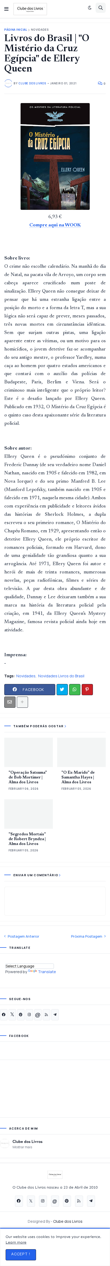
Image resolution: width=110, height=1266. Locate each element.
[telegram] (55, 1014)
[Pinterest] (87, 689)
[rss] (46, 1014)
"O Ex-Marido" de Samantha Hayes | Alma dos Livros (78, 777)
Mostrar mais (22, 1147)
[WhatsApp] (74, 689)
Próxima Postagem (86, 936)
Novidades (40, 29)
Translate (47, 971)
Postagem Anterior (23, 936)
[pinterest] (21, 1014)
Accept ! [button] (20, 1253)
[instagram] (29, 1014)
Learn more (16, 1242)
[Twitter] (62, 689)
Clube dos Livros (27, 1141)
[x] (12, 1014)
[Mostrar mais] (22, 702)
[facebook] (3, 1014)
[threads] (38, 1014)
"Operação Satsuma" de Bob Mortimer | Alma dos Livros (28, 777)
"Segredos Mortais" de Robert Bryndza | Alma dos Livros (27, 839)
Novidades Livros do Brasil (61, 675)
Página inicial (15, 29)
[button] (6, 9)
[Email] (9, 702)
